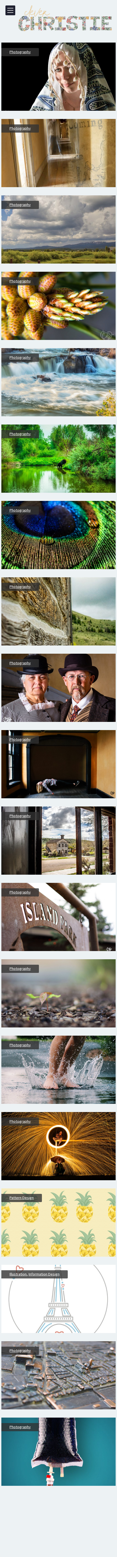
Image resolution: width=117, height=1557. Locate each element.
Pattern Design (22, 1197)
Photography (20, 51)
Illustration (18, 1274)
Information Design (44, 1274)
